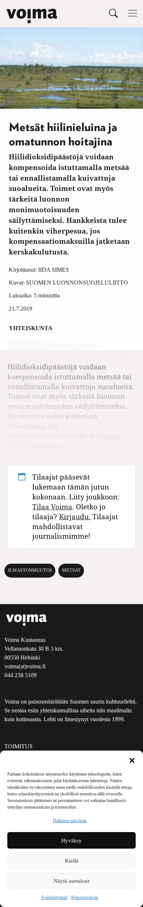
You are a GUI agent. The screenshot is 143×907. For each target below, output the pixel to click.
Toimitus (18, 746)
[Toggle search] (113, 13)
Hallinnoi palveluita (70, 820)
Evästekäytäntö (54, 897)
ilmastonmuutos (30, 570)
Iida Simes (53, 270)
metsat (71, 570)
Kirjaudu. (75, 516)
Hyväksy (71, 840)
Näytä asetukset (71, 881)
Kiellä (71, 861)
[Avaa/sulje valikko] (132, 13)
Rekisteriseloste (84, 897)
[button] (132, 759)
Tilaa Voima (52, 506)
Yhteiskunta (30, 328)
